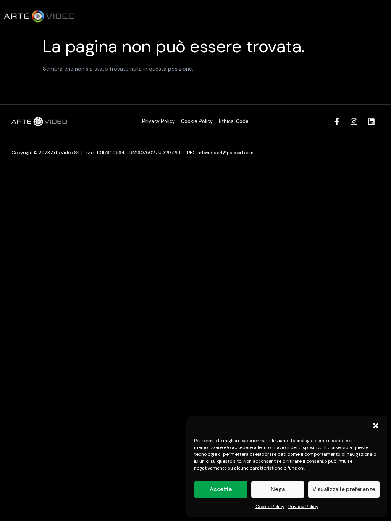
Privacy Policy (303, 506)
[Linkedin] (371, 121)
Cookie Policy (269, 506)
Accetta (220, 489)
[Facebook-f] (336, 121)
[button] (376, 425)
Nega (277, 489)
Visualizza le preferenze (343, 489)
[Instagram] (354, 121)
